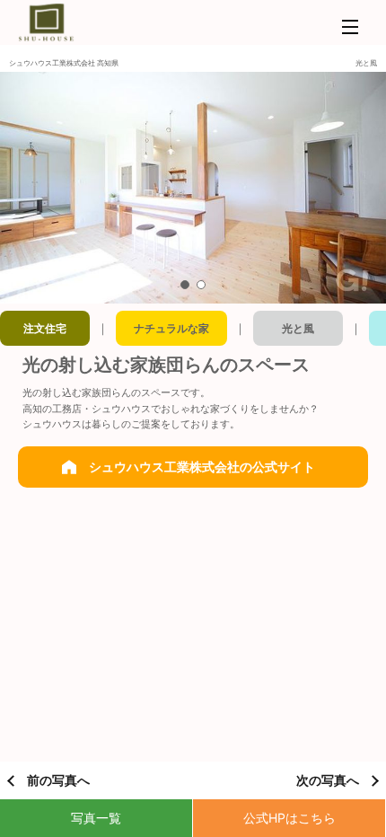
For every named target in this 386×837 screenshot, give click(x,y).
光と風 (298, 328)
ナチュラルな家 (171, 328)
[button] (184, 284)
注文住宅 (44, 328)
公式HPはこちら (289, 817)
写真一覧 (96, 817)
